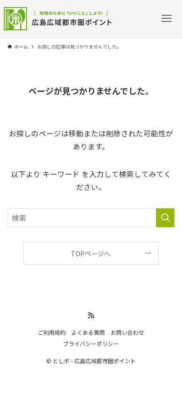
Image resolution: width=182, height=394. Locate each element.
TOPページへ (91, 253)
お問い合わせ (127, 332)
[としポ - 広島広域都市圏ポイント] (60, 18)
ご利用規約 (52, 332)
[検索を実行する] (165, 217)
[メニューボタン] (166, 18)
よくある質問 (88, 332)
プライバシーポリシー (91, 343)
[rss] (91, 315)
